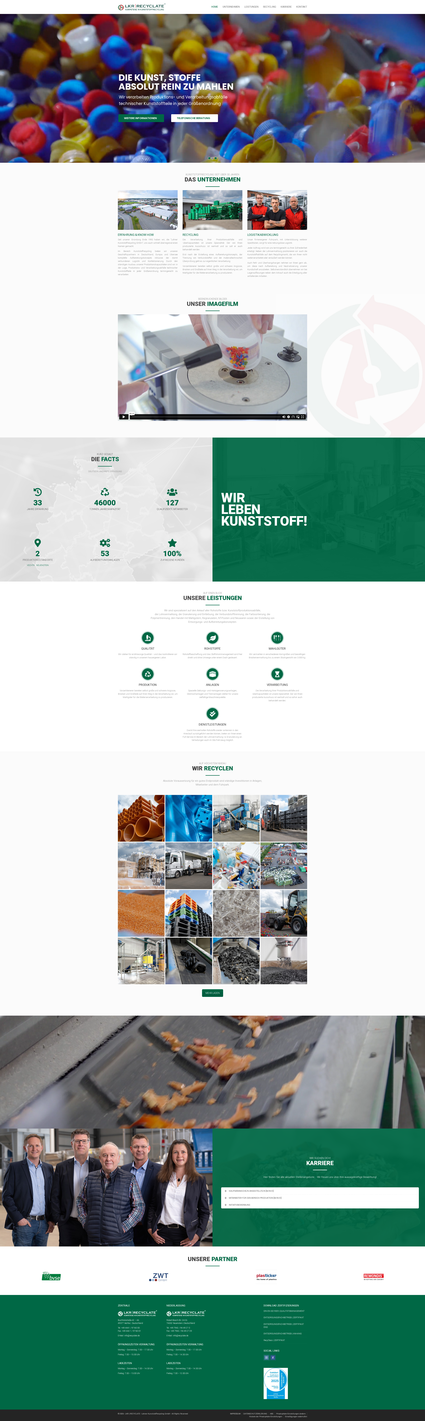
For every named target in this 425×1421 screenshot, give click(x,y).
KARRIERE (286, 6)
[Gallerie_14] (188, 961)
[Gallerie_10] (188, 913)
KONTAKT (301, 6)
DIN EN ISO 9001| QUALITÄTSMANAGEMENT (284, 1311)
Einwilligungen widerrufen (296, 1417)
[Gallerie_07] (236, 865)
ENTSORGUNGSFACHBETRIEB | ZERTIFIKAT (284, 1317)
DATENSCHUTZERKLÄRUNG (255, 1414)
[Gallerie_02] (236, 818)
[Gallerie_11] (236, 913)
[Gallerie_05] (188, 865)
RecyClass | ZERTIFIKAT (274, 1340)
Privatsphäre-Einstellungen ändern (291, 1414)
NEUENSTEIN (42, 565)
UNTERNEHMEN (231, 6)
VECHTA (31, 565)
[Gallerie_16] (283, 961)
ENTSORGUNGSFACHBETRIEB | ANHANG (283, 1333)
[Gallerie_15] (236, 961)
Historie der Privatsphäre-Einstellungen (265, 1417)
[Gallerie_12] (283, 913)
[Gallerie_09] (141, 913)
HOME (214, 6)
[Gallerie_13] (141, 961)
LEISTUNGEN (251, 6)
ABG (271, 1414)
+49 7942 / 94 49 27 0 (179, 1328)
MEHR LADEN (213, 993)
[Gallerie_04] (141, 865)
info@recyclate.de (132, 1335)
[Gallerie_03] (283, 818)
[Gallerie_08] (283, 865)
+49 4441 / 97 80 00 (130, 1328)
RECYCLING (269, 6)
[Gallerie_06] (141, 818)
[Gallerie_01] (188, 818)
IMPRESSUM (235, 1414)
